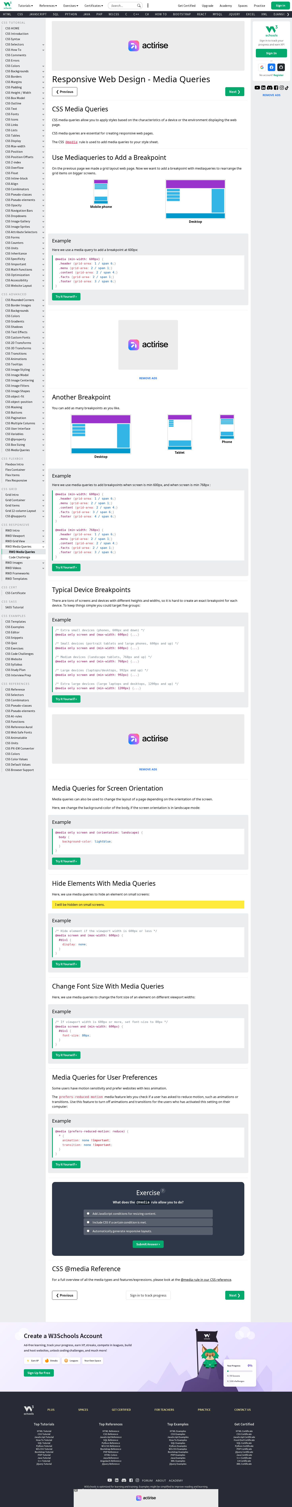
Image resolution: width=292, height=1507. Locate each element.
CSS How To (13, 50)
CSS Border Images (18, 305)
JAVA (86, 14)
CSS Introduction (16, 34)
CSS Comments (15, 55)
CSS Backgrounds (17, 71)
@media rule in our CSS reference (206, 1279)
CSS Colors (12, 66)
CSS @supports (15, 516)
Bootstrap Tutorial (44, 1451)
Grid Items (12, 505)
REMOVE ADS (148, 378)
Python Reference (111, 1442)
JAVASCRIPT (38, 14)
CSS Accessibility (16, 280)
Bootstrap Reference (110, 1448)
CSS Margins (13, 82)
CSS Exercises (14, 648)
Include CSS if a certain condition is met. (120, 1222)
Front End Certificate (244, 1439)
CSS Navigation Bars (19, 210)
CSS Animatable (16, 738)
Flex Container (15, 470)
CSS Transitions (16, 353)
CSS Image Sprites (17, 227)
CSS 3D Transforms (18, 348)
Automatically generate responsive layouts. (122, 1231)
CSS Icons (11, 119)
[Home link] (7, 5)
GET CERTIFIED (121, 1409)
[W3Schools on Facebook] (276, 88)
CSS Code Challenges (19, 654)
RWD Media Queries (18, 546)
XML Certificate (244, 1463)
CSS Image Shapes (17, 391)
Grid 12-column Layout (20, 511)
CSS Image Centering (19, 380)
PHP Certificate (244, 1448)
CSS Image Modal (17, 375)
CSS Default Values (18, 764)
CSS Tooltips (14, 364)
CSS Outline (13, 103)
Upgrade (207, 6)
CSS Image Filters (17, 386)
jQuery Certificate (244, 1451)
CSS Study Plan (15, 670)
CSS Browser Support (19, 770)
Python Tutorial (44, 1445)
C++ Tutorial (44, 1460)
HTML (7, 14)
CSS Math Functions (18, 269)
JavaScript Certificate (244, 1437)
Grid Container (15, 500)
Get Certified (186, 6)
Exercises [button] (69, 6)
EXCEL (250, 14)
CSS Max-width (15, 146)
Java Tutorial (44, 1457)
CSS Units (11, 248)
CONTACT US (242, 1409)
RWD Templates (16, 579)
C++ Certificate (244, 1457)
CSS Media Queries (17, 450)
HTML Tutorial (44, 1431)
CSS (20, 14)
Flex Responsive (16, 480)
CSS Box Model (15, 98)
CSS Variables (14, 434)
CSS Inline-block (16, 178)
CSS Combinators (17, 189)
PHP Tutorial (44, 1454)
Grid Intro (12, 495)
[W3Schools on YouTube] (257, 88)
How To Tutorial (44, 1439)
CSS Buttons (13, 412)
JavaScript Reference (111, 1437)
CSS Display (13, 141)
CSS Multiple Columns (20, 423)
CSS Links (11, 125)
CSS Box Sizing (15, 445)
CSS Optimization (17, 275)
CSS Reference (15, 689)
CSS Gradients (14, 321)
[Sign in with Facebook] (271, 67)
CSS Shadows (14, 327)
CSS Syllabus (13, 664)
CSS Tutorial (44, 1434)
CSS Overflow (14, 168)
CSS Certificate (15, 593)
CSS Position (14, 151)
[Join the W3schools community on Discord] (270, 88)
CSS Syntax (12, 39)
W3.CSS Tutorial (44, 1448)
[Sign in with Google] (262, 67)
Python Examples (178, 1445)
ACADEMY (176, 1480)
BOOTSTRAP (182, 14)
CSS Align (11, 184)
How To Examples (178, 1439)
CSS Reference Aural (19, 727)
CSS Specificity (15, 259)
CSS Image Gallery (17, 221)
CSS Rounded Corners (19, 300)
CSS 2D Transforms (18, 343)
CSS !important (15, 264)
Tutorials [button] (24, 6)
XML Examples (178, 1460)
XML (264, 14)
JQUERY (234, 14)
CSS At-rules (13, 716)
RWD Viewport (15, 536)
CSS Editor (12, 632)
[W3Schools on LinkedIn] (263, 88)
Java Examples (177, 1457)
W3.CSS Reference (111, 1445)
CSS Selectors (14, 44)
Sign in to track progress (148, 1295)
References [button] (47, 6)
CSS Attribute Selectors (21, 232)
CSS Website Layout (18, 286)
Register (278, 75)
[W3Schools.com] (29, 1412)
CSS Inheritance (16, 253)
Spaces (243, 6)
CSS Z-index (13, 162)
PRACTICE (204, 1409)
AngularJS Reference (110, 1460)
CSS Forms (12, 237)
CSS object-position (18, 402)
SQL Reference (110, 1439)
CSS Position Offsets (19, 157)
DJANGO (279, 14)
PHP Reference (110, 1451)
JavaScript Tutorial (44, 1437)
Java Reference (111, 1457)
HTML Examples (178, 1431)
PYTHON (71, 14)
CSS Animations (16, 359)
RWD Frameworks (17, 573)
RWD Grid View (15, 541)
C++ (136, 14)
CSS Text (11, 109)
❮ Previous (64, 91)
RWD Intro (12, 530)
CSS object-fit (14, 396)
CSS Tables (12, 135)
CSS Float (11, 173)
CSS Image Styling (17, 369)
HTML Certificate (244, 1431)
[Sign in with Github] (281, 67)
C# (147, 14)
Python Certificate (244, 1445)
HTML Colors (110, 1454)
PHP (99, 14)
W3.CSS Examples (178, 1448)
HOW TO (161, 14)
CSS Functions (14, 722)
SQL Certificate (244, 1442)
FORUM (147, 1480)
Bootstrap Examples (178, 1451)
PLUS (50, 1409)
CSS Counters (14, 243)
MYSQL (217, 14)
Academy (226, 6)
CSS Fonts (12, 114)
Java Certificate (244, 1454)
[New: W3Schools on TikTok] (287, 88)
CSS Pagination (15, 418)
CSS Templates (15, 621)
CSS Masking (13, 407)
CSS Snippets (14, 638)
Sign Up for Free (38, 1373)
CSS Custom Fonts (17, 337)
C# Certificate (244, 1460)
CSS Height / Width (18, 93)
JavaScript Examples (178, 1437)
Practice (259, 6)
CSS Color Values (16, 759)
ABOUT (161, 1480)
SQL (56, 14)
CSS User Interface (17, 428)
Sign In (271, 53)
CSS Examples (14, 627)
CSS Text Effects (16, 332)
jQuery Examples (177, 1463)
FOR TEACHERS (164, 1409)
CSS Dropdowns (15, 216)
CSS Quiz (11, 643)
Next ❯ (234, 91)
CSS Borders (13, 76)
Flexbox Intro (14, 464)
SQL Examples (178, 1442)
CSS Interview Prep (18, 675)
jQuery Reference (111, 1463)
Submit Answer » (148, 1244)
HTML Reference (110, 1431)
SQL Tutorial (44, 1442)
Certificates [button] (93, 6)
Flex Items (12, 475)
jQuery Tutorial (44, 1463)
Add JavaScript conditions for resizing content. (124, 1214)
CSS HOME (12, 28)
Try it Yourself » (66, 296)
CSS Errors (12, 60)
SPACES (83, 1409)
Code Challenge (19, 557)
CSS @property (15, 439)
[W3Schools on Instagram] (281, 88)
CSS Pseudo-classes (18, 194)
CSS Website (13, 659)
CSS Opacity (13, 205)
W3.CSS (114, 14)
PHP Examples (178, 1454)
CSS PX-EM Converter (19, 748)
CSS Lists (11, 130)
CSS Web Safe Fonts (18, 732)
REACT (202, 14)
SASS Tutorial (14, 607)
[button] (139, 5)
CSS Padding (13, 87)
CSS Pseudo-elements (20, 200)
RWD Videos (13, 568)
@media (71, 142)
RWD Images (14, 562)
